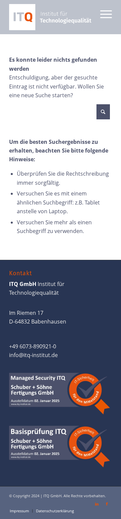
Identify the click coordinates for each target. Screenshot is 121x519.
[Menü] (102, 13)
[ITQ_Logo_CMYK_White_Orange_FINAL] (50, 17)
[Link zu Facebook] (107, 504)
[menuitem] (102, 13)
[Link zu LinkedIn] (97, 504)
